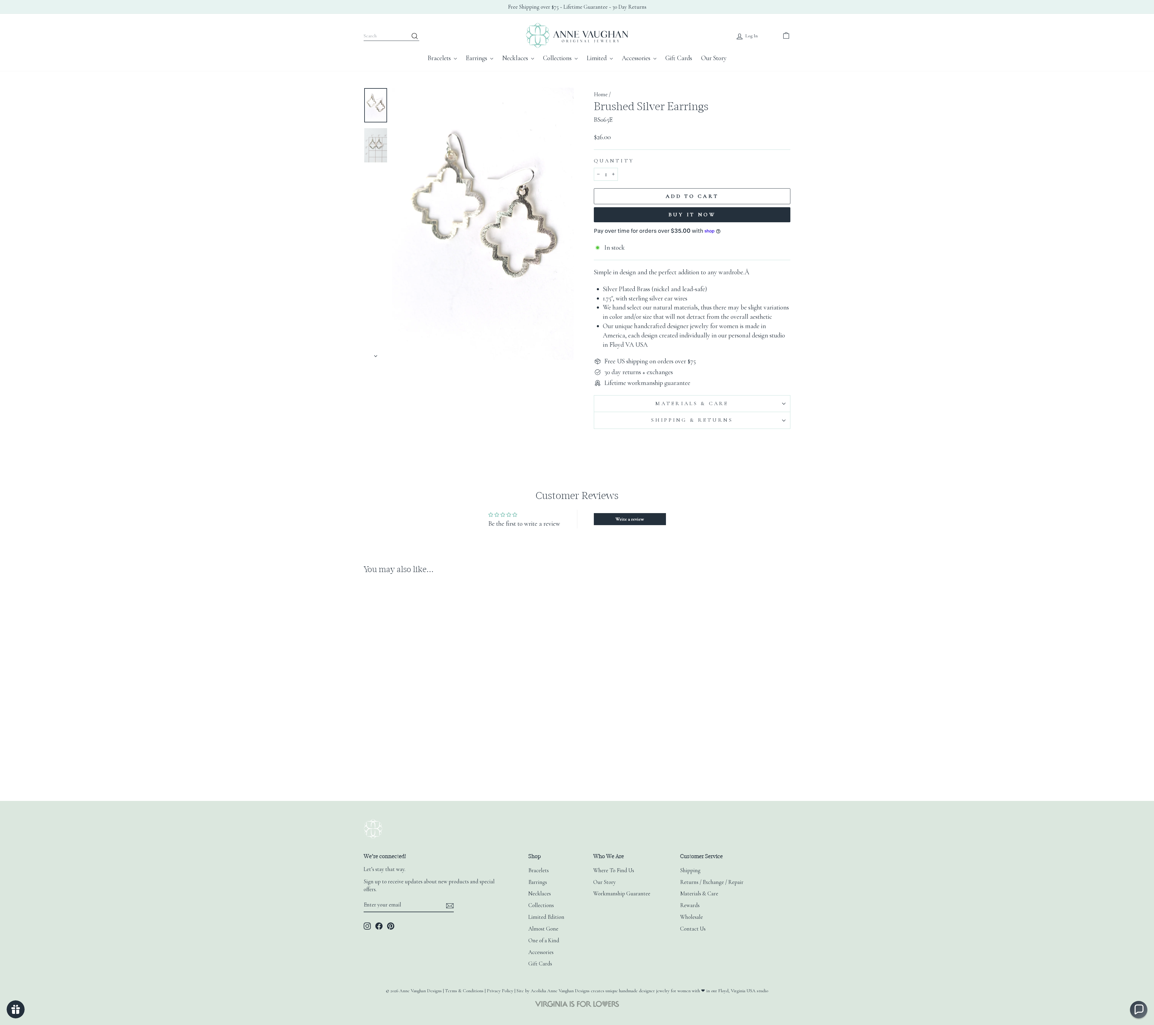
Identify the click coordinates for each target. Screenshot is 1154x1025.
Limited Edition (546, 917)
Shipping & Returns (692, 420)
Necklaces (516, 58)
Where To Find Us (613, 870)
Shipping (690, 870)
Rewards (690, 905)
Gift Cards (678, 58)
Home (601, 94)
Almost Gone (543, 928)
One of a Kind (543, 940)
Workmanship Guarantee (621, 893)
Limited (597, 58)
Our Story (714, 58)
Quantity (614, 161)
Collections (558, 58)
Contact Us (693, 928)
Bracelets (440, 58)
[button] (1138, 1009)
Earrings (477, 58)
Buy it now (692, 214)
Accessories (637, 58)
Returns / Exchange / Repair (711, 882)
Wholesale (691, 917)
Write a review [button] (629, 519)
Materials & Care (691, 403)
